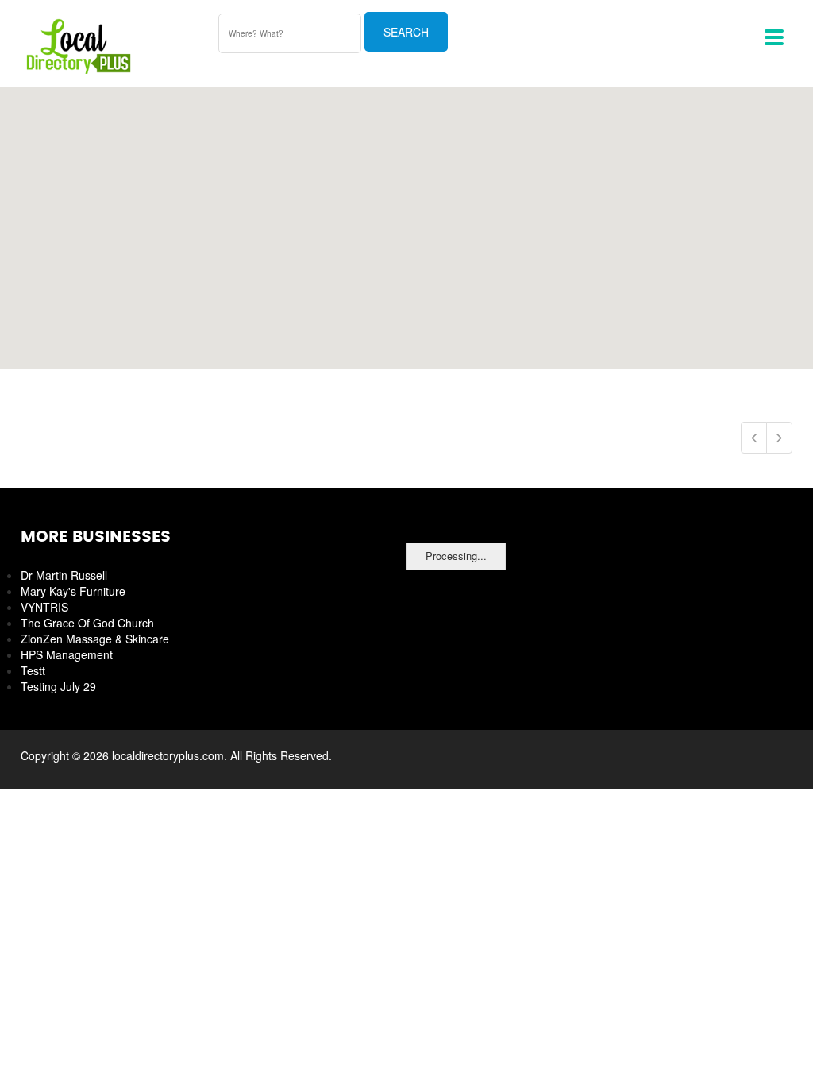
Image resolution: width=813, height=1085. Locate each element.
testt (33, 670)
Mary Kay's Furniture (73, 591)
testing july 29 (58, 686)
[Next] (779, 438)
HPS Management (67, 654)
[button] (406, 219)
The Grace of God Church (87, 623)
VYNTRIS (44, 607)
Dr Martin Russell (64, 575)
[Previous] (754, 438)
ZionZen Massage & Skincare (95, 639)
